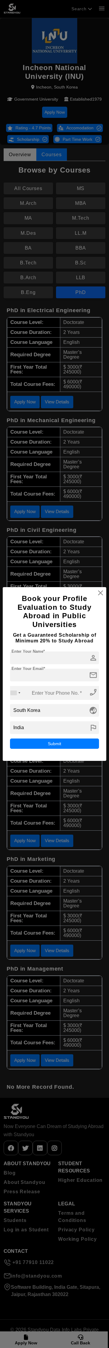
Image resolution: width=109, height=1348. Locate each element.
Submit (54, 743)
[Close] (100, 593)
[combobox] (15, 693)
